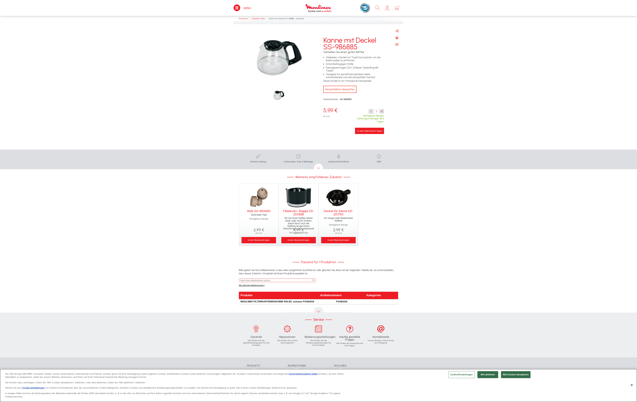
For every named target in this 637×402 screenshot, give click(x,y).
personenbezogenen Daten (303, 373)
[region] (318, 385)
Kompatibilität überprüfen (339, 89)
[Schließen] (631, 385)
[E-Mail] (397, 44)
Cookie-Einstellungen (461, 374)
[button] (387, 8)
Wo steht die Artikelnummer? (252, 285)
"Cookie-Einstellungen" (33, 387)
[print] (397, 37)
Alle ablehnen (488, 374)
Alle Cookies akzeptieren (516, 374)
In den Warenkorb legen (369, 131)
